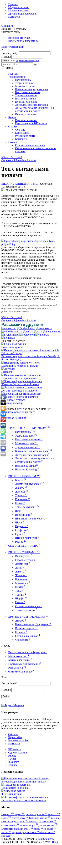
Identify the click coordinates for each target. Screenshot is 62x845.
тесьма (6, 832)
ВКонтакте (14, 749)
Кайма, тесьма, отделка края (33, 451)
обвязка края (47, 832)
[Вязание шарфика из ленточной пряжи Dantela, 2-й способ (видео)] (31, 353)
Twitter (12, 758)
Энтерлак (7, 371)
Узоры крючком (26, 435)
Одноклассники (17, 752)
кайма (6, 818)
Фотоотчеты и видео (21, 671)
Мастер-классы (18, 656)
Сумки (20, 534)
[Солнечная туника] (13, 343)
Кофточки (22, 499)
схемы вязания (10, 825)
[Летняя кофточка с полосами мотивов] (25, 797)
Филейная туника (11, 794)
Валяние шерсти (26, 628)
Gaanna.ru (7, 25)
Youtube (12, 764)
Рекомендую (17, 667)
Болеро (21, 480)
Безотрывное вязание (29, 439)
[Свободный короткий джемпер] (21, 393)
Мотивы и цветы (26, 443)
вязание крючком (37, 814)
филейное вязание (39, 818)
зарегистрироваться (27, 60)
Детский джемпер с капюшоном (20, 390)
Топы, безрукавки (27, 506)
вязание (32, 821)
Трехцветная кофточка (14, 787)
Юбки (19, 510)
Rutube (12, 755)
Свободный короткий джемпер (19, 396)
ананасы (7, 835)
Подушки (21, 526)
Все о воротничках (19, 37)
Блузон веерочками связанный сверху (23, 781)
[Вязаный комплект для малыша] (21, 375)
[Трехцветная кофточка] (15, 784)
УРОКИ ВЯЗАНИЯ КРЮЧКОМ (29, 427)
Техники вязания (26, 610)
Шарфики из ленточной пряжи (19, 365)
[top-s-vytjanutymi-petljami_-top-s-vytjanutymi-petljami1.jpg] (31, 244)
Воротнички (23, 514)
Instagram (13, 761)
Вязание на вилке (26, 465)
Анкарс (20, 620)
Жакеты (21, 487)
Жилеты (21, 491)
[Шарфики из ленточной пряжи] (20, 362)
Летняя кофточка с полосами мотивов (23, 800)
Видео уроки (23, 556)
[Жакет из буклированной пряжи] (21, 381)
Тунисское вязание (27, 447)
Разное (20, 541)
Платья (20, 503)
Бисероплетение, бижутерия (33, 624)
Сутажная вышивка (27, 635)
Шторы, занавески (27, 537)
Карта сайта (15, 737)
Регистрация (16, 46)
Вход (4, 46)
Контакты (14, 743)
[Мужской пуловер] (13, 399)
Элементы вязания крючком (17, 828)
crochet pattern (47, 821)
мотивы (54, 814)
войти (18, 408)
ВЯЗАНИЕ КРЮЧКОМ (24, 476)
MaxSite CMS (46, 838)
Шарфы (21, 598)
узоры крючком (47, 825)
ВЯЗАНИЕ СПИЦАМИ (15, 183)
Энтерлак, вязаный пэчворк (32, 454)
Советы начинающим (28, 606)
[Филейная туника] (13, 790)
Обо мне (13, 734)
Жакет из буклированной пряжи (20, 384)
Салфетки (22, 530)
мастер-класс (20, 818)
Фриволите (22, 639)
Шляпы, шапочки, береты (32, 518)
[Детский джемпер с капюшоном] (21, 387)
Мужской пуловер (12, 403)
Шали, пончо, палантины (23, 40)
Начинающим (25, 431)
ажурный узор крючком (25, 832)
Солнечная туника (12, 347)
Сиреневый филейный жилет (18, 160)
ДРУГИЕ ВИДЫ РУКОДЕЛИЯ (28, 616)
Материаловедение (21, 659)
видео (19, 814)
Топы (34, 183)
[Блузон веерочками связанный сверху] (25, 778)
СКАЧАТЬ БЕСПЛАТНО (24, 545)
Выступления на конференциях (27, 652)
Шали (19, 522)
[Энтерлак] (8, 368)
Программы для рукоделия (25, 663)
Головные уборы (26, 559)
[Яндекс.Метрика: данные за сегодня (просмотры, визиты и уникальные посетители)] (12, 705)
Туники (21, 495)
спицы (38, 828)
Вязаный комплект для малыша (19, 378)
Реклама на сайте (18, 740)
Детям (19, 567)
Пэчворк (21, 632)
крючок (7, 814)
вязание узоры (29, 825)
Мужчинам (22, 583)
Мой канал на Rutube (13, 417)
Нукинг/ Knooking (27, 469)
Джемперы (22, 563)
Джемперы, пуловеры (29, 483)
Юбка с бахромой (11, 157)
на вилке (50, 828)
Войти (6, 60)
